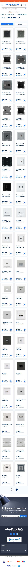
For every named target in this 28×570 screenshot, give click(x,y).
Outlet (17, 12)
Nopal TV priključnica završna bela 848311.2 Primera (20, 299)
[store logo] (12, 5)
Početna (2, 14)
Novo (13, 12)
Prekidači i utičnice (11, 14)
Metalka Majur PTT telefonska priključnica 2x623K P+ (6, 452)
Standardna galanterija (22, 14)
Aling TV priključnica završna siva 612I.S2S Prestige (20, 478)
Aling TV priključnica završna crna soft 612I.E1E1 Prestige (7, 350)
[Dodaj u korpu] (10, 49)
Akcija (10, 12)
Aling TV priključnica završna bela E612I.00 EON (5, 478)
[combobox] (14, 8)
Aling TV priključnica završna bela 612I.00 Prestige (20, 350)
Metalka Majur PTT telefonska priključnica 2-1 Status (20, 427)
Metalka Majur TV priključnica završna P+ (7, 426)
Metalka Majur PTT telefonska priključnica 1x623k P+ (20, 452)
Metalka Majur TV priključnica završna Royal (7, 324)
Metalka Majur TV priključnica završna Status (21, 400)
